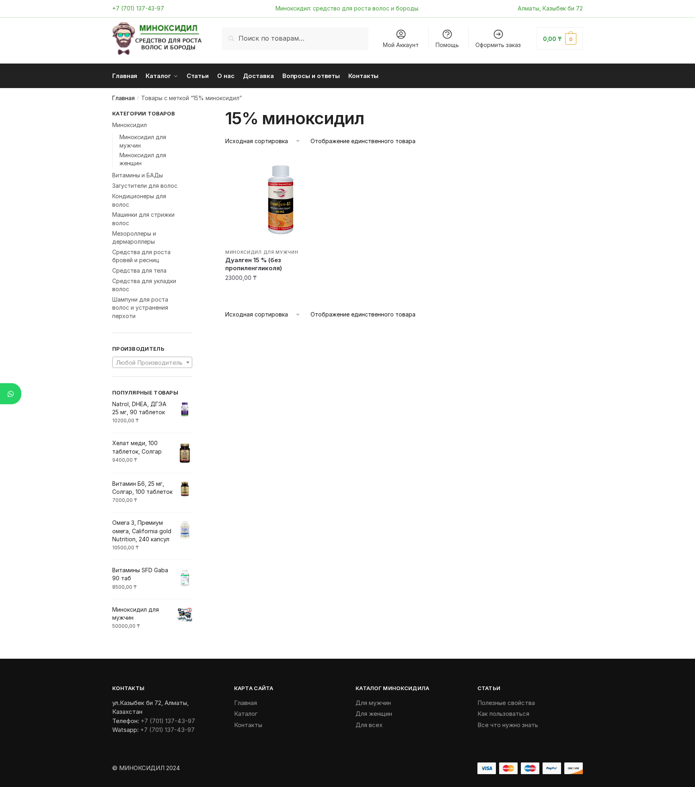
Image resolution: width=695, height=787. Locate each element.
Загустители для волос (144, 185)
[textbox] (152, 362)
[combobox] (152, 362)
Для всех (369, 725)
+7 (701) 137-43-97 (138, 8)
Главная (123, 98)
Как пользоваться (503, 713)
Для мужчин (373, 703)
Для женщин (374, 713)
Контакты (248, 725)
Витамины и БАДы (137, 175)
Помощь (447, 44)
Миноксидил (129, 124)
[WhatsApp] (10, 393)
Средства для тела (139, 270)
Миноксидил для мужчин (261, 252)
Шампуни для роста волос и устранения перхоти (140, 307)
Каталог (245, 713)
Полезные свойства (506, 703)
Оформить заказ (498, 44)
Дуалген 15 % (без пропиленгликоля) (253, 264)
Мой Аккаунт (401, 44)
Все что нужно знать (507, 725)
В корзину (280, 294)
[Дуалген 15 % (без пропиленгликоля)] (280, 200)
